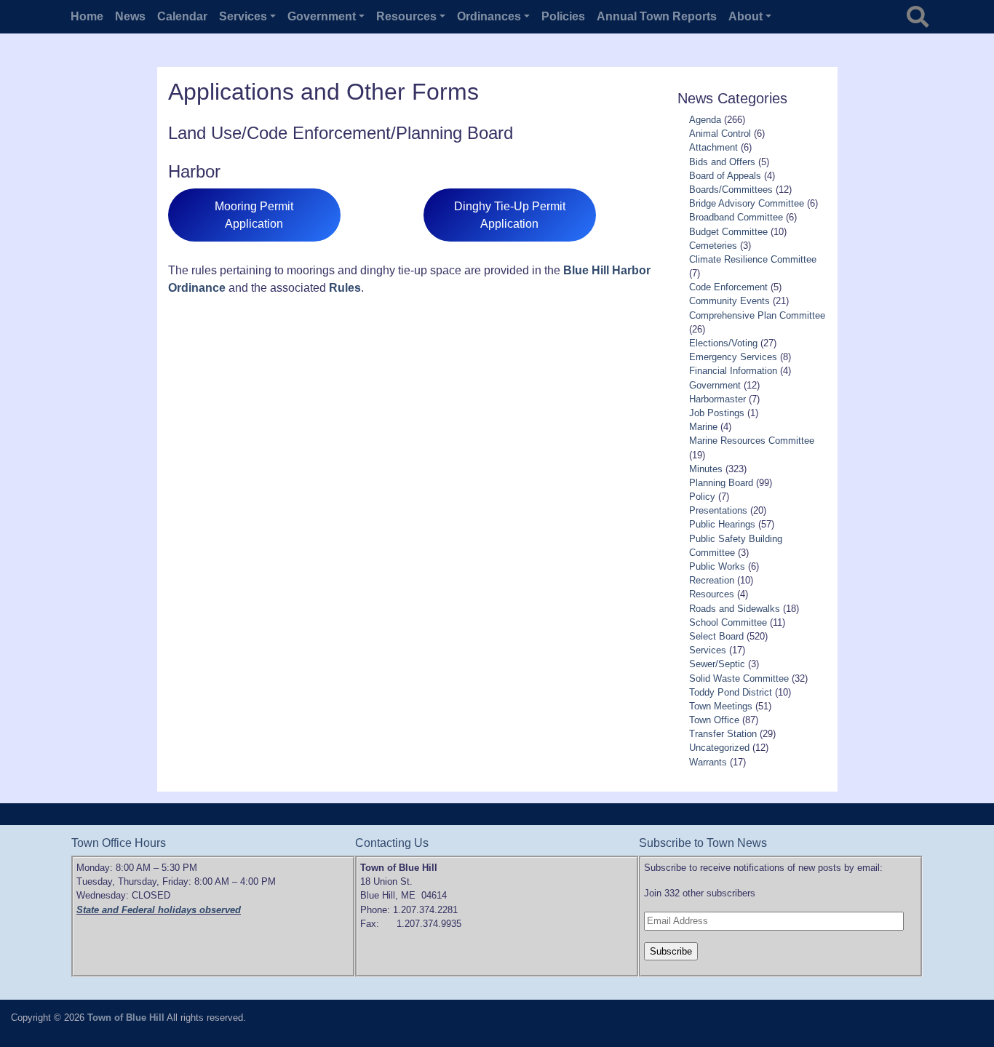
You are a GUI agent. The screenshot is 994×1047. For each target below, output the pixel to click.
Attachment (713, 147)
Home (87, 16)
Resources (711, 594)
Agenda (705, 119)
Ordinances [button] (489, 16)
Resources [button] (406, 16)
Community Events (729, 300)
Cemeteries (713, 245)
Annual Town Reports (657, 16)
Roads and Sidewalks (734, 608)
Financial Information (733, 370)
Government (715, 385)
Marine (703, 426)
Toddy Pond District (730, 692)
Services (707, 650)
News (130, 16)
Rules (345, 288)
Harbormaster (717, 399)
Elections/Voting (723, 343)
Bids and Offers (722, 161)
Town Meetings (720, 706)
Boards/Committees (731, 189)
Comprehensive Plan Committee (757, 315)
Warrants (708, 762)
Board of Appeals (725, 175)
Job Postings (716, 412)
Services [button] (243, 16)
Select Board (716, 636)
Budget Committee (728, 231)
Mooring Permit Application (254, 215)
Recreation (711, 580)
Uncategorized (719, 747)
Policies (563, 16)
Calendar (182, 16)
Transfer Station (723, 733)
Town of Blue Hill (125, 1017)
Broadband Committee (736, 217)
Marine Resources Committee (751, 440)
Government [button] (321, 16)
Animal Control (720, 133)
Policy (702, 496)
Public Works (717, 566)
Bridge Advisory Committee (746, 203)
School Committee (728, 622)
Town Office (714, 719)
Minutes (706, 468)
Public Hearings (722, 524)
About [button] (745, 16)
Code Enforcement (728, 287)
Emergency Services (733, 356)
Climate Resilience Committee (752, 259)
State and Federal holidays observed (158, 909)
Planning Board (721, 482)
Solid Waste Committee (739, 678)
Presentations (718, 510)
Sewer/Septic (717, 663)
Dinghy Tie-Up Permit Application (509, 215)
